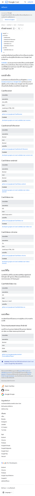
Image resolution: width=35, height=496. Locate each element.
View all (3, 456)
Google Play (4, 453)
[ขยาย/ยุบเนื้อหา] (8, 33)
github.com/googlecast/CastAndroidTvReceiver (15, 149)
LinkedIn (3, 424)
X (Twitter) (4, 427)
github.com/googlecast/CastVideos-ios (12, 220)
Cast (17, 2)
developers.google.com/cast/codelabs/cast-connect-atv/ (17, 155)
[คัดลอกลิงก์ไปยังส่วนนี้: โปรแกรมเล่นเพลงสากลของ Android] (28, 326)
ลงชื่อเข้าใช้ (30, 2)
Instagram (4, 422)
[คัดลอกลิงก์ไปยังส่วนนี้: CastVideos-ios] (15, 197)
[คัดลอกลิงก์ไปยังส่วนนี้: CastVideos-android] (18, 161)
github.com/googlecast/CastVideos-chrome (14, 255)
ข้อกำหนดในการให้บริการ (7, 406)
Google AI (3, 478)
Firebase (3, 443)
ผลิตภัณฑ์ (9, 25)
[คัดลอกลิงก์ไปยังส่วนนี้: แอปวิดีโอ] (11, 271)
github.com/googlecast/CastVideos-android (14, 184)
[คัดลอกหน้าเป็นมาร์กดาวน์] (19, 28)
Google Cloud (4, 451)
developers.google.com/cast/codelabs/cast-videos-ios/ (17, 226)
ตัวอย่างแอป (21, 25)
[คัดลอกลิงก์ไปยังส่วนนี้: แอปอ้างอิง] (12, 76)
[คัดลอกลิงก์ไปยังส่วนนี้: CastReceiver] (13, 91)
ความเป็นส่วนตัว (11, 488)
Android (3, 437)
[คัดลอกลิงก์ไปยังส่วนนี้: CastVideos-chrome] (19, 232)
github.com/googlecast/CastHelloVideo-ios (13, 307)
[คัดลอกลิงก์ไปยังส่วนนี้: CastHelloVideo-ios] (18, 284)
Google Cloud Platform (7, 475)
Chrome (3, 440)
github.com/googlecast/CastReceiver (12, 114)
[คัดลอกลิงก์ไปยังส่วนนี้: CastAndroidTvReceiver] (21, 126)
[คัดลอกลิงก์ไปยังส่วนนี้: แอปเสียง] (11, 314)
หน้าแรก (4, 7)
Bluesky (3, 419)
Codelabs (4, 63)
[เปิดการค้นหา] (25, 2)
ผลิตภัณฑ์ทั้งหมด (5, 481)
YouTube (3, 430)
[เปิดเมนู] (2, 2)
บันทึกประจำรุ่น (4, 409)
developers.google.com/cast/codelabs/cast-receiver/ (16, 120)
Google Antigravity (6, 448)
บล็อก (2, 416)
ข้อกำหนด (3, 488)
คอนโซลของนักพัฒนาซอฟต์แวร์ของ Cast (11, 403)
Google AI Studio (5, 445)
